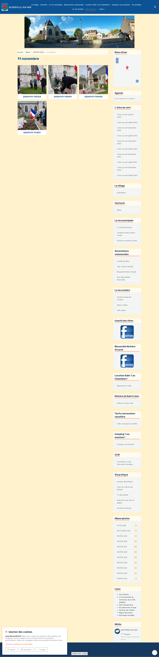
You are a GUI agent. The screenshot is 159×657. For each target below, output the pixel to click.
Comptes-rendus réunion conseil (126, 234)
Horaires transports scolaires (124, 298)
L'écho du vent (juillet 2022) (127, 149)
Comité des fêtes (123, 261)
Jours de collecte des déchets (125, 488)
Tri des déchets (122, 495)
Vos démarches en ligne (127, 608)
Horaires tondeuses (124, 508)
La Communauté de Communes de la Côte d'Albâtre (127, 599)
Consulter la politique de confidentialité (18, 644)
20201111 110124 (32, 96)
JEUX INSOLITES (127, 531)
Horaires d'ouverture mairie (127, 241)
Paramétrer (27, 650)
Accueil (20, 52)
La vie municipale (55, 5)
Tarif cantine (121, 310)
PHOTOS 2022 (127, 573)
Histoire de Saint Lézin (125, 403)
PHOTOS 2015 (127, 536)
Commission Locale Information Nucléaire (125, 463)
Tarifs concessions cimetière (127, 424)
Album (28, 52)
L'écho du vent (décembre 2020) (126, 169)
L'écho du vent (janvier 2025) (125, 116)
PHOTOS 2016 (127, 541)
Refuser (12, 650)
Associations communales (74, 5)
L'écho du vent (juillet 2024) (127, 122)
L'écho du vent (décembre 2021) (126, 155)
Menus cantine (122, 305)
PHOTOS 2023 (127, 579)
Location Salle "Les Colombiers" (97, 5)
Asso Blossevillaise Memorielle (123, 278)
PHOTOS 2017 (127, 547)
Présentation (121, 193)
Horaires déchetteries (125, 482)
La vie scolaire (78, 9)
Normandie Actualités (126, 615)
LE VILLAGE (127, 525)
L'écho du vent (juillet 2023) (127, 136)
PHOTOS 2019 (127, 557)
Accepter (43, 650)
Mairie (119, 210)
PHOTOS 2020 (38, 52)
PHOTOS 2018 (127, 552)
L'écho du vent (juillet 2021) (127, 162)
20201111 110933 (93, 96)
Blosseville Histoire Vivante (126, 272)
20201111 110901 (63, 96)
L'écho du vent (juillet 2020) (127, 175)
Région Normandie (125, 613)
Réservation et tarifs (124, 386)
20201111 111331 (32, 132)
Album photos (90, 9)
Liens (101, 9)
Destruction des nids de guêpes (125, 501)
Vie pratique (136, 5)
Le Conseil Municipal (124, 227)
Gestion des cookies (79, 654)
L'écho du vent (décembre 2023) (126, 129)
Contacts (43, 5)
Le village (35, 5)
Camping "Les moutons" (121, 5)
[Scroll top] (154, 652)
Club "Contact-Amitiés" (125, 267)
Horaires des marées (126, 610)
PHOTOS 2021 (127, 568)
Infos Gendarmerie (126, 605)
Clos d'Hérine (124, 595)
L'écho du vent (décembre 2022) (126, 142)
